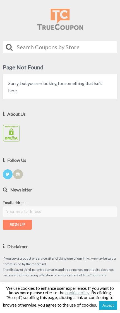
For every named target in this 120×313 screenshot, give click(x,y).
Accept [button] (108, 305)
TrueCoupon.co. (95, 275)
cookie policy (77, 293)
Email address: (15, 202)
